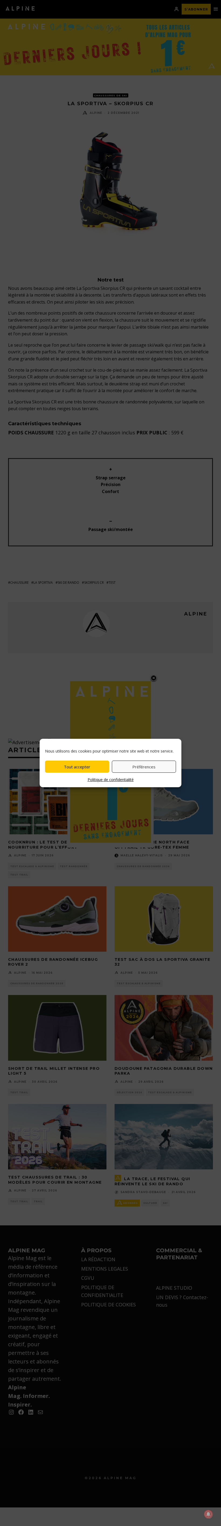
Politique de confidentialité (111, 779)
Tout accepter (77, 766)
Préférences (144, 766)
